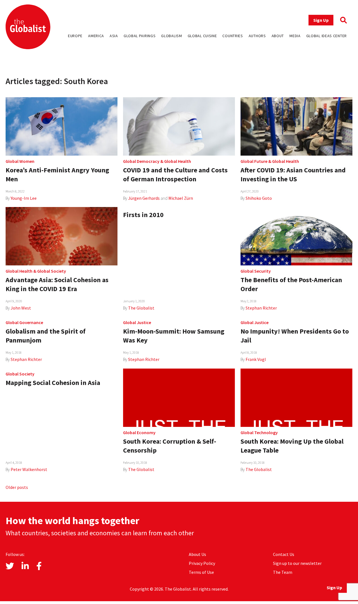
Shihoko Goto (259, 198)
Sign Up (321, 20)
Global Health (177, 161)
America (96, 35)
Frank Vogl (256, 359)
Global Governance (24, 322)
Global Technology (259, 432)
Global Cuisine (202, 35)
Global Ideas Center (326, 35)
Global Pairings (140, 35)
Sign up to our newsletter (297, 563)
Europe (75, 35)
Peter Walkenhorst (29, 469)
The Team (282, 572)
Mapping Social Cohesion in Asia (53, 382)
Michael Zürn (180, 198)
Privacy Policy (202, 563)
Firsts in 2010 (143, 214)
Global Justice (137, 322)
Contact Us (283, 554)
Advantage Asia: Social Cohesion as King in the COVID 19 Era (57, 284)
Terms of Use (201, 572)
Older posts (17, 487)
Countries (232, 35)
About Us (197, 554)
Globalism (171, 35)
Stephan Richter (261, 308)
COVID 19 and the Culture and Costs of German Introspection (175, 174)
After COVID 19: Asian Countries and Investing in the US (293, 174)
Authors (257, 35)
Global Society (51, 271)
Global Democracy (141, 161)
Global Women (20, 161)
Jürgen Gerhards (144, 198)
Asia (114, 35)
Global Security (256, 271)
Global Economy (139, 432)
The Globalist (141, 308)
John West (21, 308)
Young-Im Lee (24, 198)
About (278, 35)
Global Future (254, 161)
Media (295, 35)
